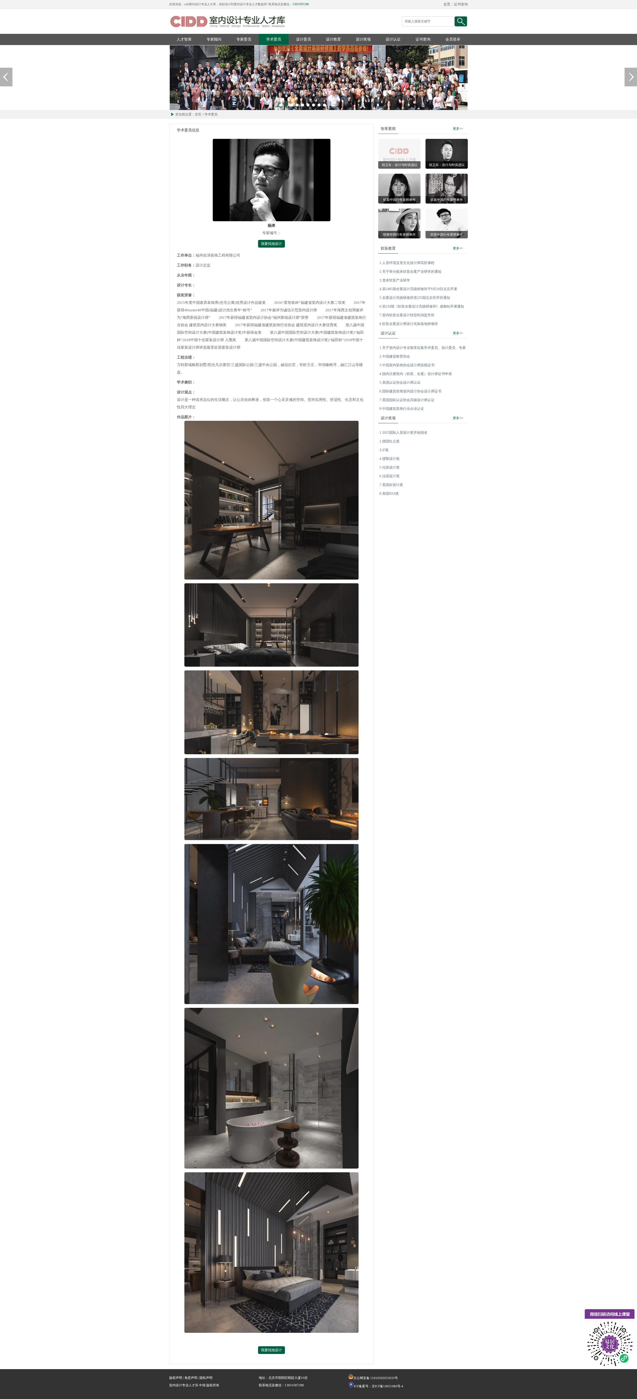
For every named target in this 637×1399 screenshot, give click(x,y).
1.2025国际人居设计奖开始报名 (403, 432)
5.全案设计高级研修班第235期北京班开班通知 (414, 298)
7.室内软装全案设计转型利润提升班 (406, 315)
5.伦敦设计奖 (389, 467)
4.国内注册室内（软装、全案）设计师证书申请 (415, 374)
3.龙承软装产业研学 (394, 280)
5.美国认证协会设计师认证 (400, 382)
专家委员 (243, 39)
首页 (446, 4)
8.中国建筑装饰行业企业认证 (401, 409)
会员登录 (452, 39)
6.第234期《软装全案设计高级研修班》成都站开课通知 (421, 306)
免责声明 (190, 1378)
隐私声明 (206, 1378)
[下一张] (631, 77)
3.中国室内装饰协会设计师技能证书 (406, 365)
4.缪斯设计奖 (389, 459)
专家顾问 (214, 39)
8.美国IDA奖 (389, 493)
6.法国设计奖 (389, 476)
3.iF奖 (384, 450)
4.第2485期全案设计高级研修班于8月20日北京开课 (418, 289)
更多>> (458, 128)
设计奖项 (363, 39)
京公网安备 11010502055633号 (375, 1378)
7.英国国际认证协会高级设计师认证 (406, 400)
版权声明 (175, 1378)
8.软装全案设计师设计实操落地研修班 (408, 324)
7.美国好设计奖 (391, 485)
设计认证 (393, 39)
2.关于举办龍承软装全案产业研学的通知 (410, 271)
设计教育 (333, 39)
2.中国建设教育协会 (394, 356)
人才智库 (184, 39)
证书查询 (461, 4)
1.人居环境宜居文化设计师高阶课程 (406, 263)
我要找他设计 (271, 244)
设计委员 (303, 39)
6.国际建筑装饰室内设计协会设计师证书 (410, 391)
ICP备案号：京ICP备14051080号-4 (378, 1386)
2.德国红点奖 (389, 441)
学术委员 (273, 39)
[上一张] (6, 77)
